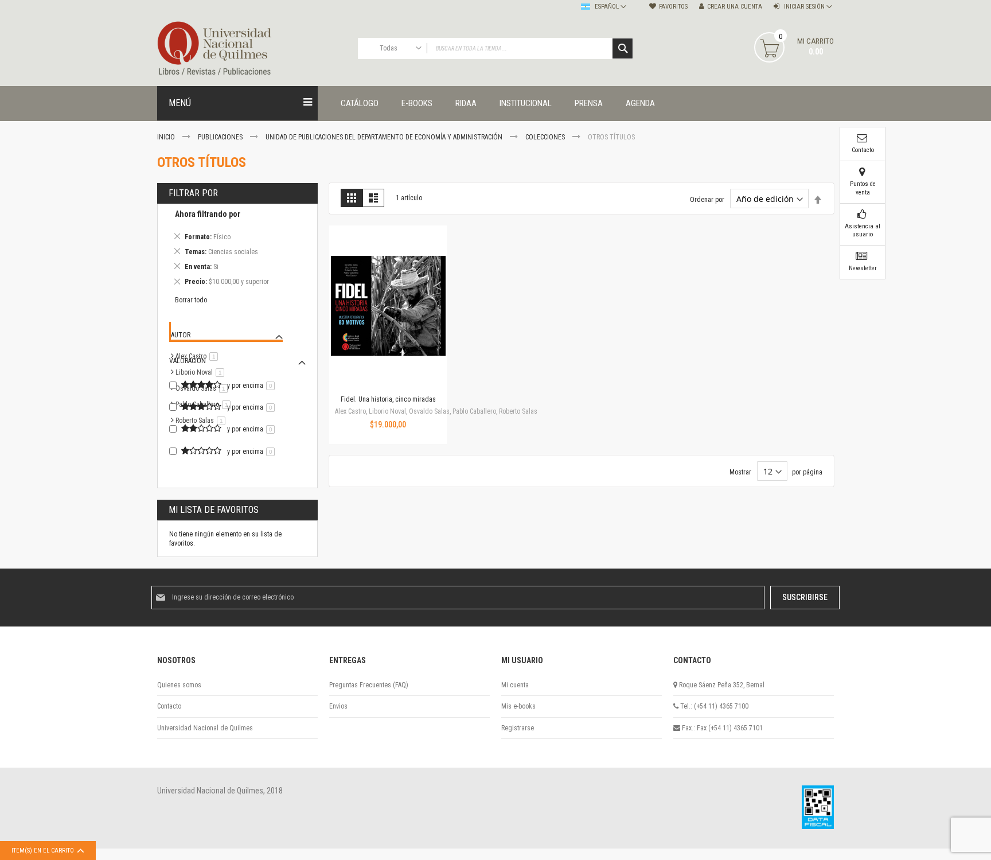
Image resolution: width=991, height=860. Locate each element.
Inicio (167, 137)
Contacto (169, 706)
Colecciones (546, 137)
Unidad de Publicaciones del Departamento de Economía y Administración (385, 137)
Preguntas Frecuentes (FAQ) (368, 685)
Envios (338, 706)
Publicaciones (221, 137)
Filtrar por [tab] (193, 193)
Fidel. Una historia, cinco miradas (388, 399)
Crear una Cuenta (734, 6)
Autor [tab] (180, 335)
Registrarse (517, 728)
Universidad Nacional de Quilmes (205, 728)
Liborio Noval (201, 372)
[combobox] (495, 48)
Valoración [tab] (187, 361)
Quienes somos (179, 685)
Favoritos (673, 6)
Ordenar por (707, 200)
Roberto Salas (202, 421)
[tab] (237, 249)
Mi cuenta (515, 685)
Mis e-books (518, 706)
